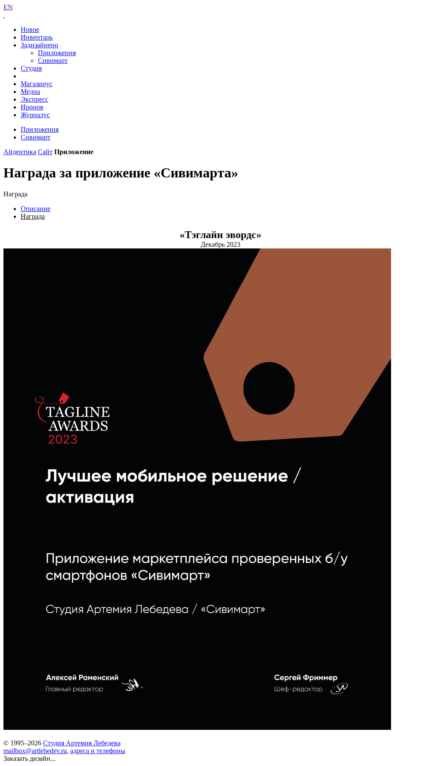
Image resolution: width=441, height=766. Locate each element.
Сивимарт (53, 60)
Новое (30, 29)
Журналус (35, 114)
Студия (31, 68)
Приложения (57, 52)
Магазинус (37, 83)
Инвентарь (37, 37)
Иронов (32, 107)
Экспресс (34, 99)
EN (8, 7)
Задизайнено (39, 45)
